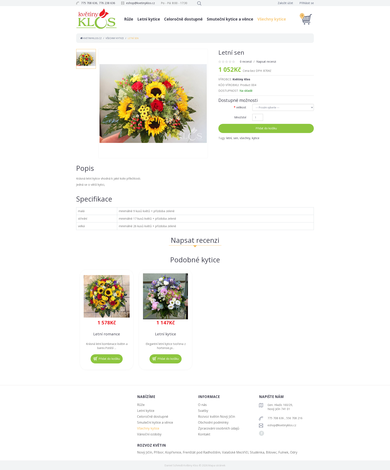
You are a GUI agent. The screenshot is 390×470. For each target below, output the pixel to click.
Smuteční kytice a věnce (230, 19)
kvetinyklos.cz (92, 38)
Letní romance (106, 334)
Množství (240, 117)
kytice (255, 138)
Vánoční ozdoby (149, 434)
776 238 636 (107, 3)
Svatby (203, 410)
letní (229, 138)
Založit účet (285, 3)
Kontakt (204, 434)
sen (235, 138)
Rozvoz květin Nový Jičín (216, 416)
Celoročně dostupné (183, 19)
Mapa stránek (216, 465)
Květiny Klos (241, 79)
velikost (241, 107)
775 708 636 (89, 3)
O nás (202, 404)
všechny (245, 138)
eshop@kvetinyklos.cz (140, 3)
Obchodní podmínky (213, 422)
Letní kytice (148, 19)
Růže (128, 19)
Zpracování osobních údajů (218, 428)
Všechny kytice (271, 19)
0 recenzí (246, 61)
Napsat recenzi (266, 61)
